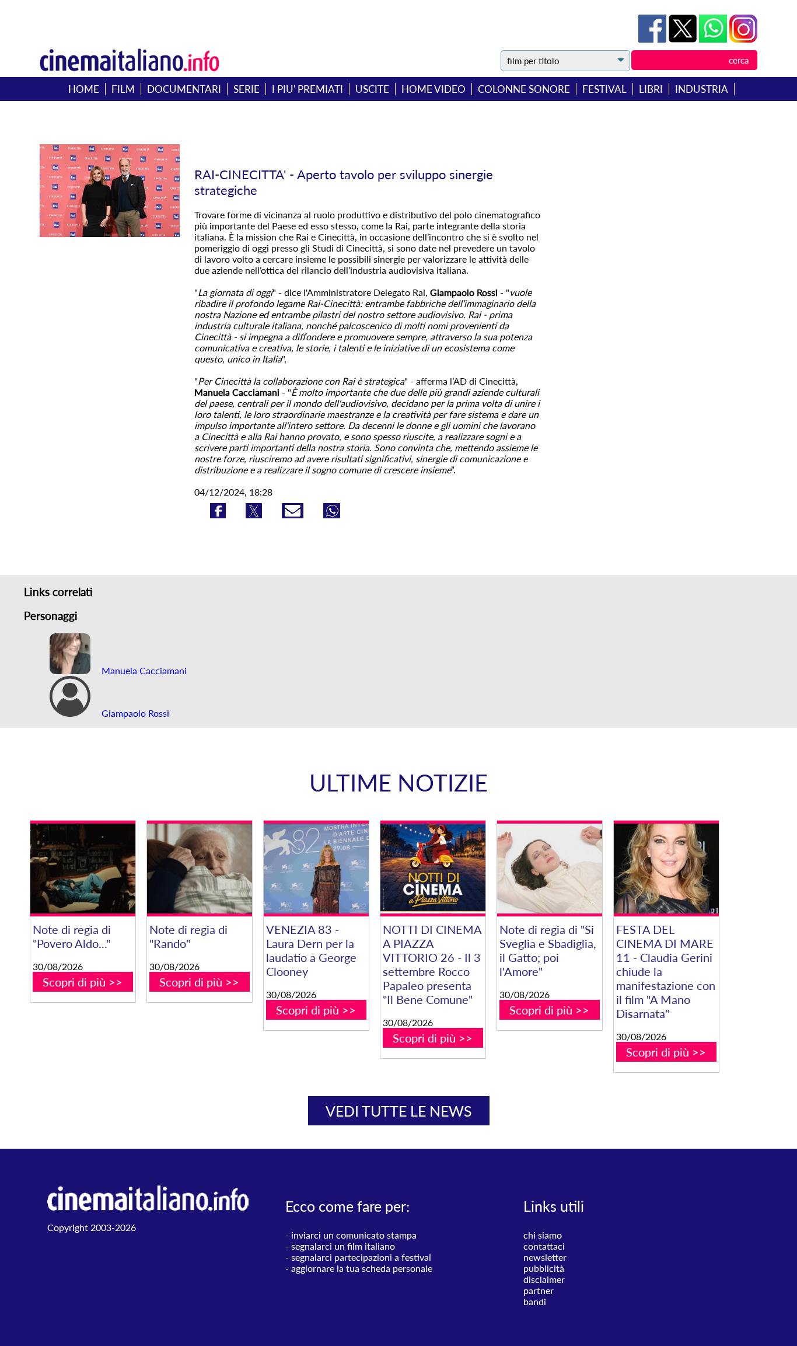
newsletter (545, 1257)
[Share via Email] (293, 514)
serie (246, 89)
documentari (184, 89)
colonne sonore (524, 89)
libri (651, 89)
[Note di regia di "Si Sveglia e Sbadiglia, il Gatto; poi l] (549, 869)
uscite (372, 89)
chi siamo (542, 1234)
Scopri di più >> (83, 982)
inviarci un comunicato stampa (354, 1234)
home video (433, 89)
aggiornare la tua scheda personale (361, 1268)
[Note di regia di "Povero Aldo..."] (82, 869)
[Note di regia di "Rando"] (199, 869)
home (83, 89)
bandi (534, 1301)
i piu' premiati (307, 89)
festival (604, 89)
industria (701, 89)
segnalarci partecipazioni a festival (361, 1257)
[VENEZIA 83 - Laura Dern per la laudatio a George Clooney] (316, 869)
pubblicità (543, 1268)
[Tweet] (684, 38)
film (123, 89)
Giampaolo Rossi (134, 713)
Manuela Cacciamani (143, 670)
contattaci (544, 1245)
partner (538, 1290)
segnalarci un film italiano (343, 1245)
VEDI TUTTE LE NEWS (399, 1111)
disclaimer (544, 1279)
